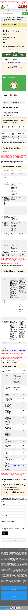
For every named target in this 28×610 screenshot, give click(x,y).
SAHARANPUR (20, 17)
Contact (14, 594)
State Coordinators (14, 591)
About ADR (14, 589)
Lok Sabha (8, 10)
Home (2, 10)
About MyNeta (14, 586)
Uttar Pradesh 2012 (11, 17)
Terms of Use (14, 596)
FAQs (14, 599)
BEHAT (4, 19)
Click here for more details (14, 62)
